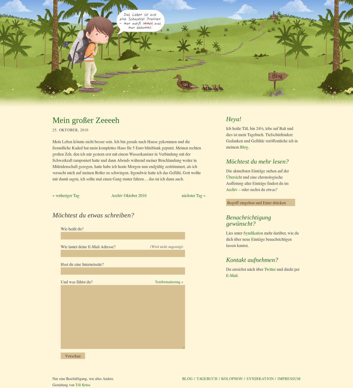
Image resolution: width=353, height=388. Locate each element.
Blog (244, 147)
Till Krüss (82, 384)
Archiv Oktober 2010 (129, 195)
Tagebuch (207, 378)
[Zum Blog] (275, 83)
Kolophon (232, 378)
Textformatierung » (169, 281)
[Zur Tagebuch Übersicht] (140, 33)
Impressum (289, 378)
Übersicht (234, 177)
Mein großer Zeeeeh (85, 120)
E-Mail (231, 275)
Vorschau (73, 355)
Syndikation (253, 233)
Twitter (270, 269)
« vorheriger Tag (65, 195)
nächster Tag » (193, 195)
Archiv (231, 189)
